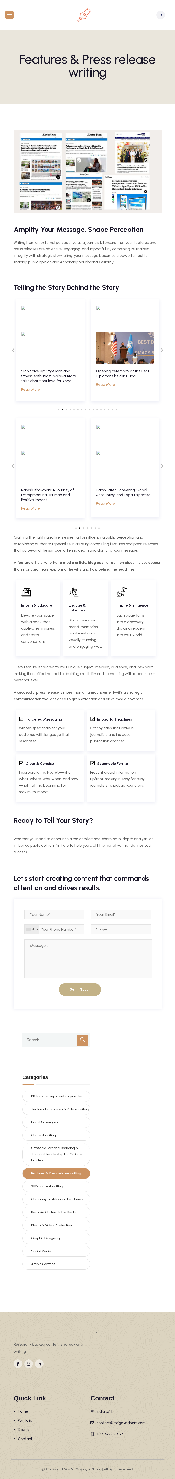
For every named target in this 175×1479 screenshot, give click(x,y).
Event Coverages (44, 1122)
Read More (30, 384)
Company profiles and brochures (57, 1199)
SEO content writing (47, 1186)
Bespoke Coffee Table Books (54, 1212)
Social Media (41, 1251)
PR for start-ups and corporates (57, 1096)
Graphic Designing (45, 1238)
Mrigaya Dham (88, 1469)
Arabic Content (43, 1264)
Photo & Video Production (51, 1225)
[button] (13, 350)
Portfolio (25, 1420)
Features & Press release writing (56, 1173)
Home (23, 1411)
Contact (25, 1438)
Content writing (43, 1135)
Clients (24, 1429)
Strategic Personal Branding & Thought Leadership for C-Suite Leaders (56, 1154)
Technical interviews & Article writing (60, 1109)
